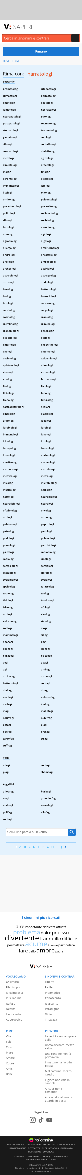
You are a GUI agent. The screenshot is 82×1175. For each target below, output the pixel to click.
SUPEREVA (48, 1152)
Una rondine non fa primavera (58, 1055)
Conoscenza (53, 998)
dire (20, 926)
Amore (10, 1058)
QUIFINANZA (67, 1148)
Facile (49, 987)
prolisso (60, 932)
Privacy (46, 1156)
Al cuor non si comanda (54, 1090)
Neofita (11, 1009)
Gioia (48, 1014)
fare (23, 950)
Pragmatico (52, 993)
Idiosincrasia (14, 993)
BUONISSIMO (34, 1152)
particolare (66, 945)
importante (33, 927)
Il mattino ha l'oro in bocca (58, 1064)
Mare (9, 1052)
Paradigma (52, 1009)
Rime (17, 61)
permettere (15, 945)
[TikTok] (41, 1120)
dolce (46, 932)
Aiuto (53, 1159)
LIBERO (11, 1145)
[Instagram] (32, 1120)
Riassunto (51, 1003)
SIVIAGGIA (53, 1148)
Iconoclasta (13, 1014)
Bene (9, 1074)
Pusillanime (13, 998)
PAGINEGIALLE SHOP (54, 1145)
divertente (22, 938)
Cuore (10, 1063)
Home (6, 61)
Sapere (23, 27)
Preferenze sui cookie (36, 1159)
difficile (69, 938)
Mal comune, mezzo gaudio (58, 1072)
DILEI (44, 1148)
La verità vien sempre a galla (60, 1038)
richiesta (49, 927)
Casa (9, 1047)
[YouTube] (49, 1120)
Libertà (49, 982)
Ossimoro (12, 982)
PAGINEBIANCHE (18, 1148)
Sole (9, 1041)
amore (45, 950)
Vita (8, 1036)
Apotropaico (14, 1019)
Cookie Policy (61, 1156)
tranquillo (50, 938)
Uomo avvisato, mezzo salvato (59, 1046)
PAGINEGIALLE (34, 1145)
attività (61, 927)
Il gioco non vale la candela (57, 1081)
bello (32, 951)
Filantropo (13, 987)
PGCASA (70, 1145)
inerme (53, 945)
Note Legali (33, 1156)
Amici (9, 1069)
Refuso (10, 1003)
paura (59, 951)
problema (26, 932)
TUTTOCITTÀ (34, 1148)
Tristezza (51, 1019)
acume (36, 943)
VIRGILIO (20, 1145)
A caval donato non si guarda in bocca (59, 1099)
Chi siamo (19, 1156)
